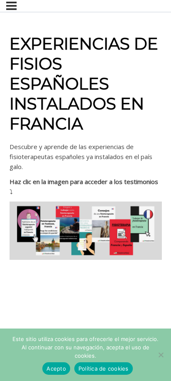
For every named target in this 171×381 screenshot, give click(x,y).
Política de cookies (103, 368)
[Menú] (11, 6)
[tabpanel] (86, 201)
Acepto (56, 368)
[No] (160, 355)
